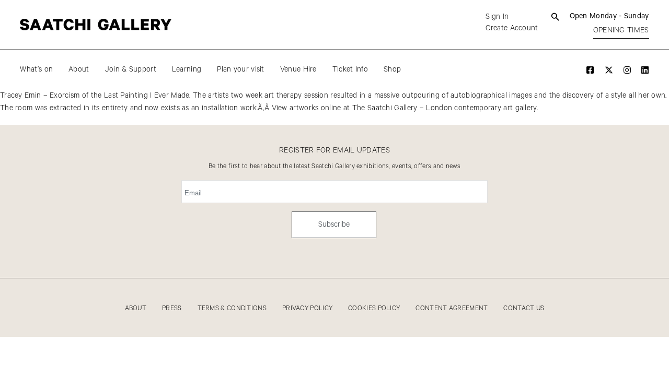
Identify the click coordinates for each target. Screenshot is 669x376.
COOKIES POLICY (374, 308)
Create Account (512, 28)
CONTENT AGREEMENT (452, 308)
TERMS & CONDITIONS (232, 308)
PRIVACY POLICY (307, 308)
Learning (186, 69)
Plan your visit (240, 69)
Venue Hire (298, 69)
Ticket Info (350, 69)
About (78, 69)
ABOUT (136, 308)
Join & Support (130, 69)
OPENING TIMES (621, 30)
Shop (392, 69)
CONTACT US (523, 308)
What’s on (36, 69)
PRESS (172, 308)
